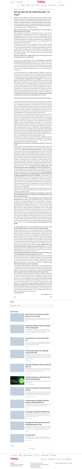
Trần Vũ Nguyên (28, 360)
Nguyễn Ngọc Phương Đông (30, 396)
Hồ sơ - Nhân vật (61, 5)
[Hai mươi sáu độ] (17, 438)
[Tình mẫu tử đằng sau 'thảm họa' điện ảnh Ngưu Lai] (17, 368)
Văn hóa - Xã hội (22, 9)
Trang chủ (16, 9)
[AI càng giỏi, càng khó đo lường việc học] (17, 415)
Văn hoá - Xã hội (44, 5)
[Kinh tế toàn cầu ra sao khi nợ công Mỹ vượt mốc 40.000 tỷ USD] (17, 317)
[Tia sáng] (41, 2)
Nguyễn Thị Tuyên (28, 418)
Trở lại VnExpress (44, 459)
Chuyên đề (23, 5)
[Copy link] (11, 19)
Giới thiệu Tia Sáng (51, 459)
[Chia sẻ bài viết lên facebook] (11, 17)
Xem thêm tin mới (31, 448)
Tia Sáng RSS (58, 459)
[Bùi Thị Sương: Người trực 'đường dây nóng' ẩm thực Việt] (17, 354)
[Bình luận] (11, 21)
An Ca (26, 346)
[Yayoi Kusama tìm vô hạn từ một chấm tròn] (17, 341)
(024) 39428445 (37, 465)
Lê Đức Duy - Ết (28, 373)
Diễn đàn (28, 5)
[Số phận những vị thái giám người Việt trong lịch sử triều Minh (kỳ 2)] (17, 404)
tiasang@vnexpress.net (37, 467)
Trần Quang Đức (28, 334)
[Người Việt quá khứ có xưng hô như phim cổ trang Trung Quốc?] (17, 329)
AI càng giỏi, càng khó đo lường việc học (37, 412)
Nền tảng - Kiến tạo (52, 5)
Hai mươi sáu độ (30, 435)
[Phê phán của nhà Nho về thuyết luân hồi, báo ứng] (17, 391)
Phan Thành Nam (28, 440)
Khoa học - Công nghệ (35, 5)
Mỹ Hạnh (27, 431)
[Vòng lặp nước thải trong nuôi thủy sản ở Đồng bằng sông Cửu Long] (17, 426)
